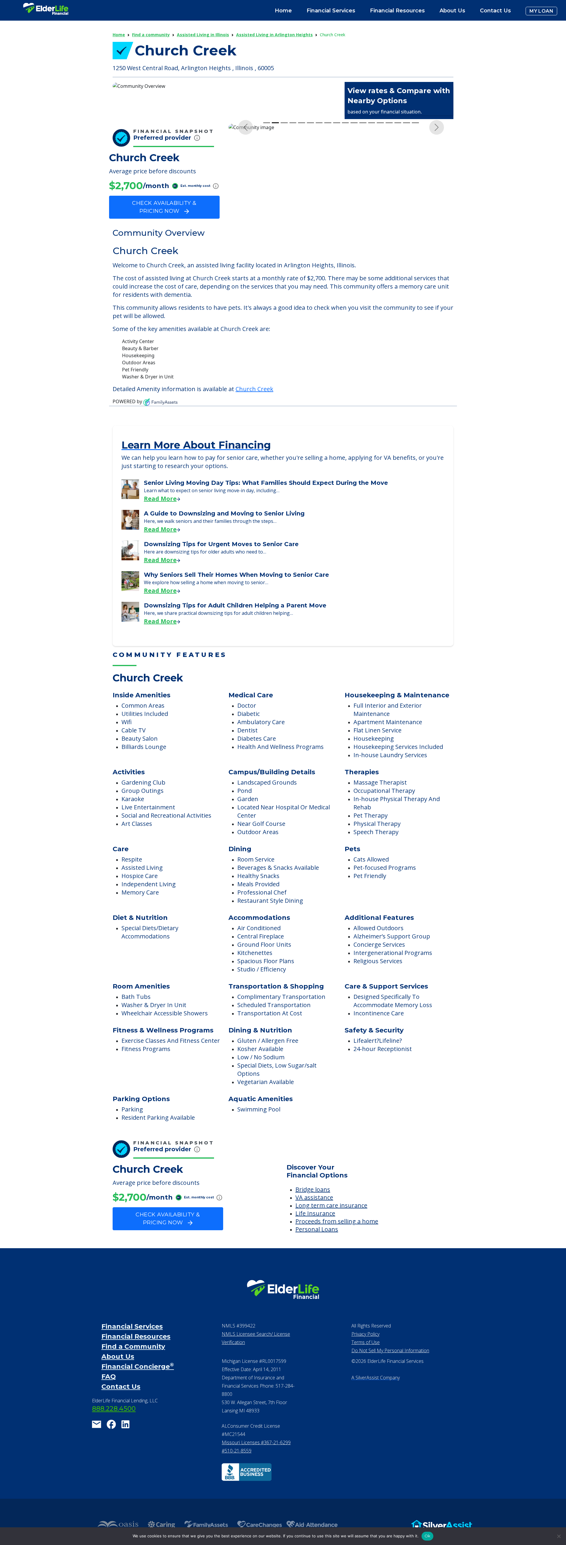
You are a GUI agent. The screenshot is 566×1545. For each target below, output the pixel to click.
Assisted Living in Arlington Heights (274, 34)
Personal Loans (316, 1250)
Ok (427, 1536)
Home (283, 10)
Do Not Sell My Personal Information (390, 1371)
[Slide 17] (406, 236)
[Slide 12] (362, 236)
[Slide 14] (380, 236)
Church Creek (254, 410)
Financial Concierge (137, 1387)
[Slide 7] (319, 236)
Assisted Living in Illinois (203, 34)
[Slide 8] (327, 236)
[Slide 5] (301, 236)
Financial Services (132, 1347)
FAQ (108, 1397)
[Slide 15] (389, 236)
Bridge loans (312, 1210)
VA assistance (314, 1218)
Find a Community (133, 1367)
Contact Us (495, 10)
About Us (452, 10)
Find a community (151, 34)
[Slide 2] (275, 236)
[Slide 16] (398, 236)
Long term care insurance (331, 1226)
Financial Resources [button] (397, 10)
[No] (559, 1536)
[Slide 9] (336, 236)
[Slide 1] (266, 236)
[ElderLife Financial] (46, 11)
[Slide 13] (371, 236)
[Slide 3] (284, 236)
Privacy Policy (365, 1354)
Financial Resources (135, 1357)
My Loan (541, 11)
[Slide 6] (310, 236)
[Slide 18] (415, 236)
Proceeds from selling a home (336, 1242)
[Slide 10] (345, 236)
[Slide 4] (293, 236)
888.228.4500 (114, 1429)
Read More (160, 519)
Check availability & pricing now (164, 207)
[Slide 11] (354, 236)
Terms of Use (365, 1363)
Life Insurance (315, 1234)
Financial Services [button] (331, 10)
